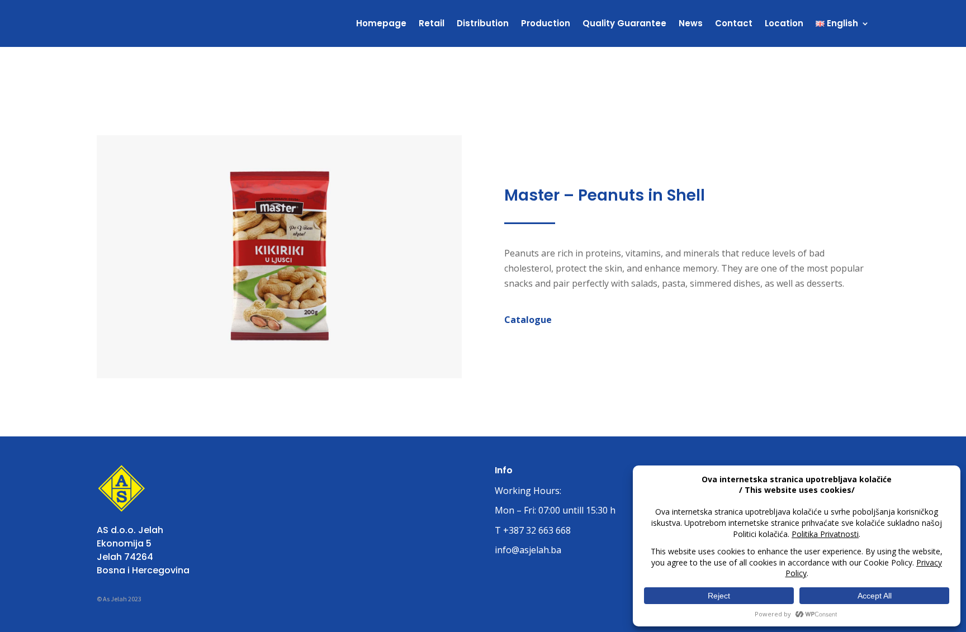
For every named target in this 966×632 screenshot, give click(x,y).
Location (784, 23)
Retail (431, 23)
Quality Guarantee (624, 23)
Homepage (381, 23)
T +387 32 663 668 (533, 530)
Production (545, 23)
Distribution (483, 23)
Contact (733, 23)
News (691, 23)
